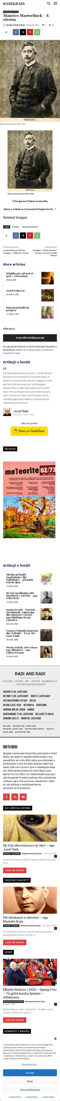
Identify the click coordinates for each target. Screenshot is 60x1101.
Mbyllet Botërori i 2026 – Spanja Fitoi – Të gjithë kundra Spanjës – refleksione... (30, 993)
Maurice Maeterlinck (30, 227)
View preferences (30, 1089)
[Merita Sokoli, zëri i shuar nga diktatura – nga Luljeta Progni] (46, 652)
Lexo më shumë (14, 870)
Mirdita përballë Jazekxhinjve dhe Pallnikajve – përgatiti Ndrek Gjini (19, 578)
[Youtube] (23, 797)
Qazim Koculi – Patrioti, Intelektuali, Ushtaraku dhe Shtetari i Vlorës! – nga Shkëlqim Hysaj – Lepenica (21, 615)
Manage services (29, 1064)
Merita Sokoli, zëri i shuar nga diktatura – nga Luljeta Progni (22, 650)
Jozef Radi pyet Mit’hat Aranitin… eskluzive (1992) (16, 251)
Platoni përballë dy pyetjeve (17, 309)
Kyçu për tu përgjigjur (30, 338)
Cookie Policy (15, 1097)
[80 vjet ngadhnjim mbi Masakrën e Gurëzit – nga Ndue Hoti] (46, 597)
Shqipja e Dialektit (11, 926)
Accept (30, 1072)
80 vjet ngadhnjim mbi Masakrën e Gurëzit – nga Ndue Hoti (22, 596)
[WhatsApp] (37, 32)
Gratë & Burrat (15, 290)
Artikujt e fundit (16, 362)
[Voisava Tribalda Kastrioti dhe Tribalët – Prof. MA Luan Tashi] (46, 635)
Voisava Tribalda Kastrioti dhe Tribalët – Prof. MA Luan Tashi (22, 633)
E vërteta (15, 227)
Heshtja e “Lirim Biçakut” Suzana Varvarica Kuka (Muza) (45, 253)
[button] (55, 1038)
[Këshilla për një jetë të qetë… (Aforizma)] (47, 278)
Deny (30, 1081)
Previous (7, 501)
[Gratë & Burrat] (47, 295)
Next (49, 501)
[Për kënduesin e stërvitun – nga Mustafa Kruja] (30, 900)
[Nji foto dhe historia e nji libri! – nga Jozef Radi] (30, 828)
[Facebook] (16, 32)
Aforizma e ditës (11, 12)
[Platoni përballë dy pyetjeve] (47, 312)
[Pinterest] (30, 32)
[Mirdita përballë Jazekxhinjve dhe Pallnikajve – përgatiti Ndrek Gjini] (46, 579)
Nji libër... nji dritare (12, 853)
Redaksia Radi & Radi (15, 25)
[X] (23, 32)
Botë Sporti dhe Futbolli (13, 1001)
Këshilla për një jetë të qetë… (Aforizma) (19, 275)
